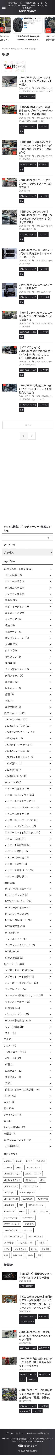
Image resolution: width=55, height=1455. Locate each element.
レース (34, 1249)
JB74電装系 (9, 1205)
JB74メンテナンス (27, 1192)
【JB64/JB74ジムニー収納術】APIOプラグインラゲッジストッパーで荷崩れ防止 (36, 111)
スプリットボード (12, 1224)
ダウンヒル (29, 1224)
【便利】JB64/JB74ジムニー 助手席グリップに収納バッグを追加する (36, 316)
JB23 (19, 1167)
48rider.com (27, 11)
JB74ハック (46, 292)
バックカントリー (26, 1243)
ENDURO (41, 1161)
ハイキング (9, 1243)
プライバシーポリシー (14, 1433)
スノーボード (28, 1217)
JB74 (37, 88)
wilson (22, 1211)
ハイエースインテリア (13, 1236)
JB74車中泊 (43, 1199)
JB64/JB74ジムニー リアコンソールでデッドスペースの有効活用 (35, 184)
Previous (2, 26)
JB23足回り (30, 1180)
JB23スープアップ (33, 1174)
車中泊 (30, 1255)
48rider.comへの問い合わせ (38, 1433)
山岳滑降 (45, 1249)
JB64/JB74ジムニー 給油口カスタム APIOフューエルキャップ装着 (35, 1335)
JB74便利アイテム (30, 91)
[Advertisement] (27, 490)
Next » (27, 425)
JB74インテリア (11, 1186)
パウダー (42, 1243)
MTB (21, 1205)
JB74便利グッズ (29, 229)
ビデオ (7, 1249)
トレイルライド (11, 1230)
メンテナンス (20, 1249)
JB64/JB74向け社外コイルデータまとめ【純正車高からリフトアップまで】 (36, 1362)
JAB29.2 (8, 1167)
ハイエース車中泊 (35, 1236)
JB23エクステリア (12, 1174)
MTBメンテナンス (36, 1205)
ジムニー (44, 1211)
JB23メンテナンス (12, 1180)
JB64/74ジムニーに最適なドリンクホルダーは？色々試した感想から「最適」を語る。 (35, 1394)
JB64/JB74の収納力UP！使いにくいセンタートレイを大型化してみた (35, 389)
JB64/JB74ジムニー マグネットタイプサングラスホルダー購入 (35, 81)
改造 (6, 1255)
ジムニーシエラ (45, 91)
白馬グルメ (17, 1255)
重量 (40, 1255)
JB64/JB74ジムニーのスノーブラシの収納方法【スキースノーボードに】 (36, 253)
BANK (18, 1161)
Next (52, 26)
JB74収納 (26, 121)
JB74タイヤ (9, 1192)
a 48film (7, 1161)
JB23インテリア (33, 1167)
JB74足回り (28, 1199)
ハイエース (27, 1230)
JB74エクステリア (31, 1186)
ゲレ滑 (33, 1211)
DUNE (29, 1161)
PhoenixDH (9, 1211)
